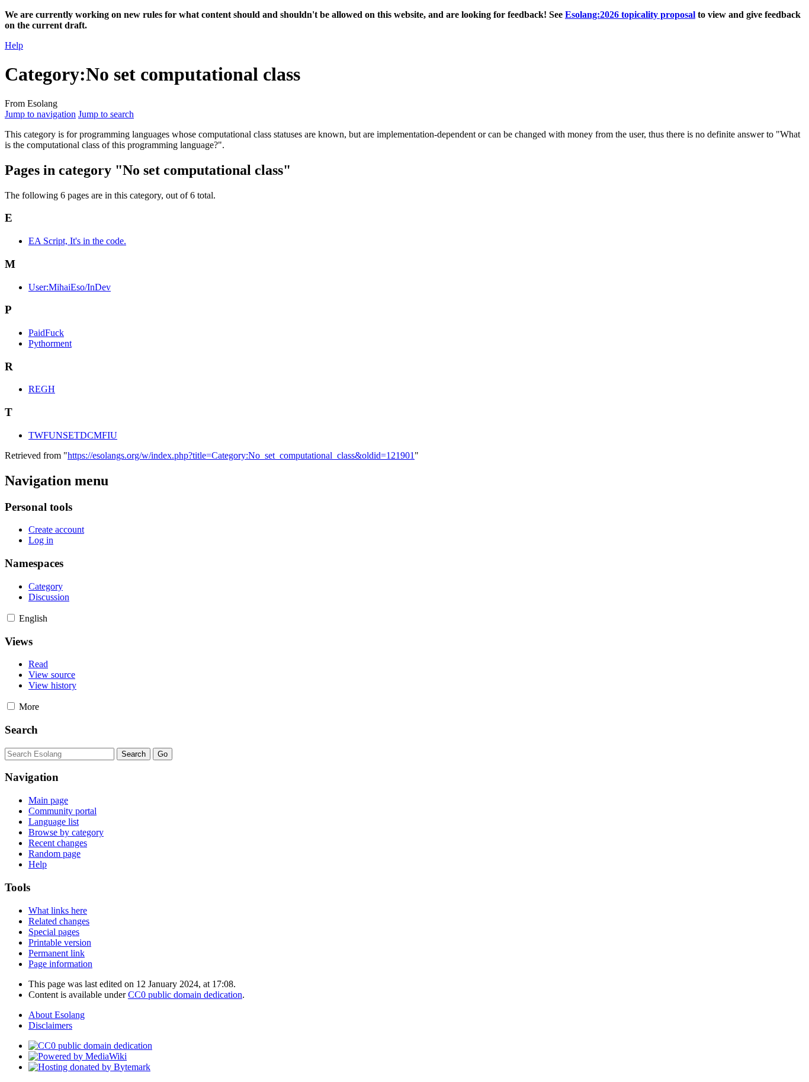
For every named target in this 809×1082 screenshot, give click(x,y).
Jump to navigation (40, 114)
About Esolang (56, 1015)
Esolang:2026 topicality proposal (630, 14)
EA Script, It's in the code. (77, 241)
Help (14, 45)
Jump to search (106, 114)
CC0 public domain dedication (185, 995)
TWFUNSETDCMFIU (72, 435)
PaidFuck (46, 333)
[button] (11, 618)
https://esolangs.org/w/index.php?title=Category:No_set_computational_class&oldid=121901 (241, 455)
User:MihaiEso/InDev (69, 287)
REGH (41, 389)
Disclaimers (50, 1025)
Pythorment (50, 343)
